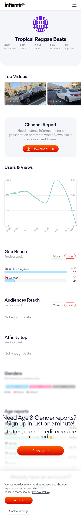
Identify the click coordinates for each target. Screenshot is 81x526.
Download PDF (43, 149)
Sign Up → (40, 450)
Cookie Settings (18, 510)
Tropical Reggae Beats (40, 39)
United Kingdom (17, 268)
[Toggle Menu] (74, 5)
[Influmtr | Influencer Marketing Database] (16, 5)
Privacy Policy (40, 491)
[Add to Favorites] (40, 57)
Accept (18, 500)
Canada (11, 277)
